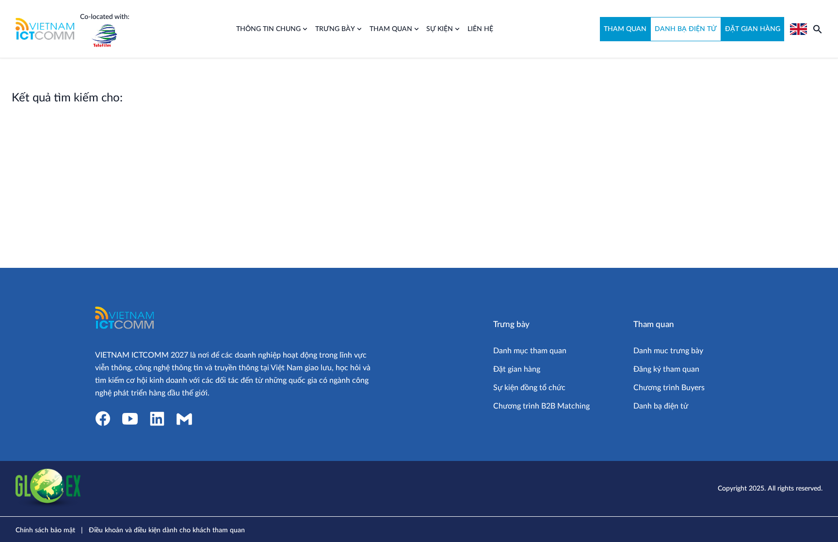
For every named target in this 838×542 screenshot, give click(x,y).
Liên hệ (480, 29)
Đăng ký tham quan (666, 369)
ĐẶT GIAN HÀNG (752, 29)
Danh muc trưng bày (668, 351)
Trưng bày (335, 29)
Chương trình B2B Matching (541, 406)
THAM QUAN (625, 29)
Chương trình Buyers (669, 388)
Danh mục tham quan (529, 351)
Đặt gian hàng (516, 369)
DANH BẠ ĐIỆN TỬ (686, 29)
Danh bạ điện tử (660, 406)
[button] (817, 29)
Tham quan (391, 29)
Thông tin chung (268, 29)
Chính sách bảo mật (45, 530)
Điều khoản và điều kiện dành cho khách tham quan (167, 530)
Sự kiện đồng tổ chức (529, 388)
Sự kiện (439, 29)
